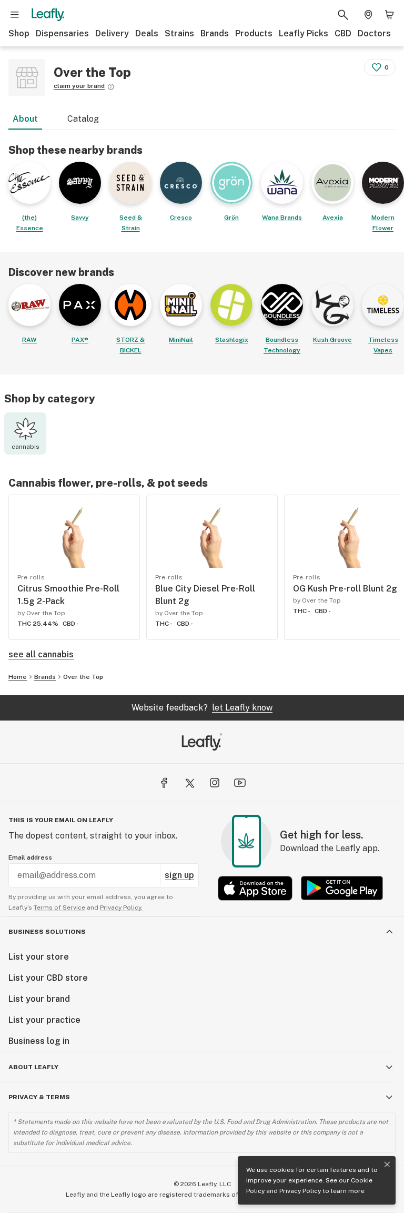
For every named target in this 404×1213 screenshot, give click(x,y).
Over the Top (83, 677)
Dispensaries (62, 33)
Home (17, 677)
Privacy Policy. (121, 907)
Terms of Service (59, 907)
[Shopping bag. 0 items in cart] (389, 14)
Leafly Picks (303, 33)
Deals (146, 33)
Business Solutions (47, 931)
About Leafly (33, 1067)
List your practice (44, 1020)
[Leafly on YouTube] (239, 782)
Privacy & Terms (39, 1097)
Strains (179, 33)
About (25, 119)
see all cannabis (41, 654)
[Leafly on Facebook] (164, 782)
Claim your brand (79, 86)
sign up (179, 875)
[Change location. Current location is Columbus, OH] (368, 14)
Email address (30, 857)
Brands (214, 33)
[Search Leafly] (343, 14)
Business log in (38, 1041)
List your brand (39, 999)
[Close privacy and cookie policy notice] (387, 1164)
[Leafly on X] (189, 782)
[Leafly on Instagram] (214, 782)
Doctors (374, 33)
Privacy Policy (300, 1191)
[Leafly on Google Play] (342, 888)
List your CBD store (48, 978)
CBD (343, 33)
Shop (18, 33)
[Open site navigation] (14, 14)
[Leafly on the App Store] (255, 888)
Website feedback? (202, 708)
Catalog (83, 119)
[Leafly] (47, 14)
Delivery (112, 33)
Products (253, 33)
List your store (38, 957)
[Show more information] (111, 87)
